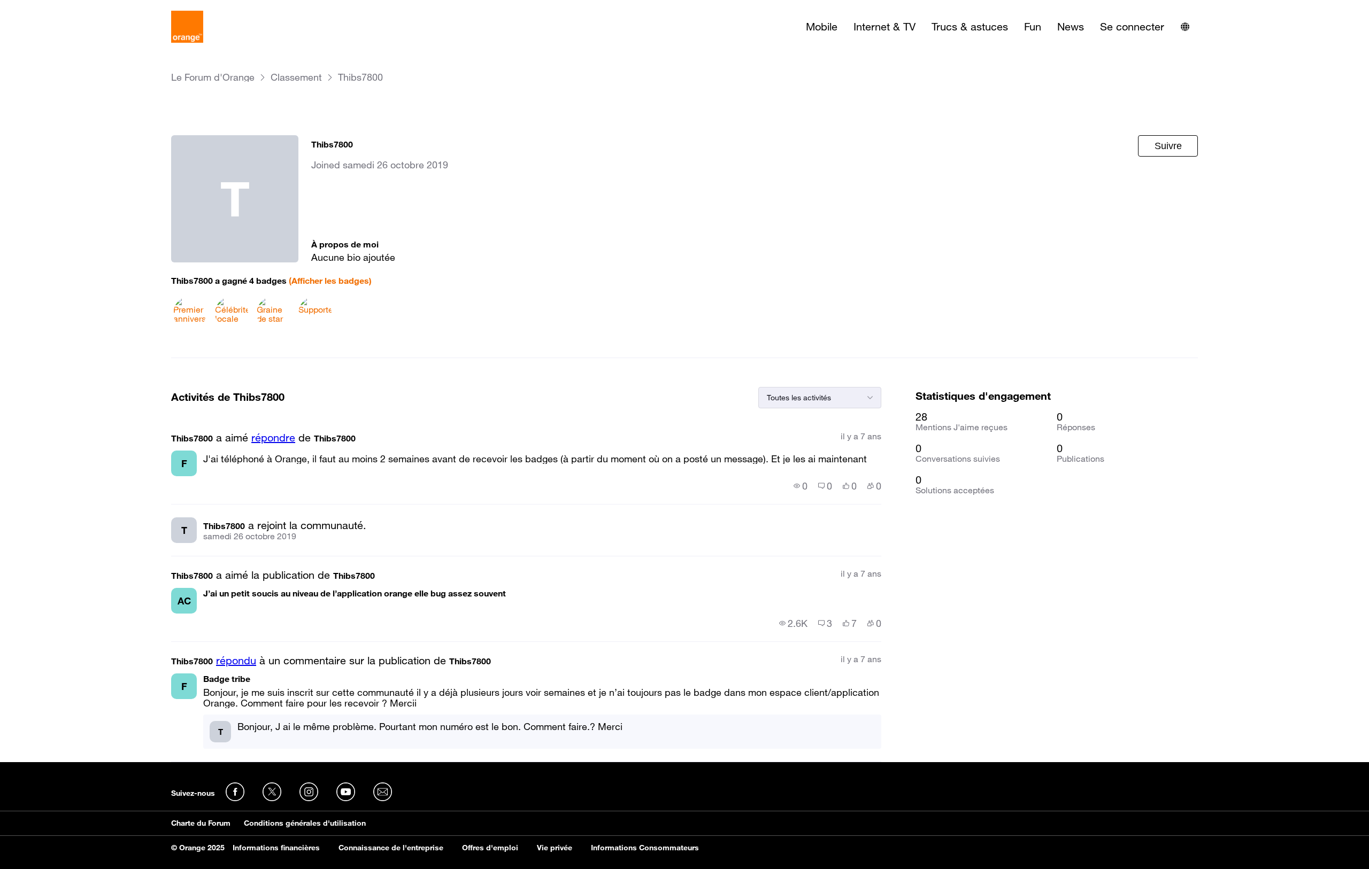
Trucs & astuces (970, 26)
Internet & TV (884, 26)
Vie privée (554, 847)
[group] (800, 485)
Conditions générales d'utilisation (305, 823)
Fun (1032, 26)
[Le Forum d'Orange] (187, 26)
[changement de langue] (1185, 26)
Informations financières (276, 847)
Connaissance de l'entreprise (391, 847)
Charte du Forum (200, 823)
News (1070, 26)
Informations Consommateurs (645, 847)
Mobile (821, 26)
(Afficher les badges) (330, 280)
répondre (273, 438)
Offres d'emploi (490, 847)
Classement (296, 77)
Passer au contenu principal (57, 8)
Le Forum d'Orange (213, 77)
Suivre (1168, 146)
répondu (236, 660)
